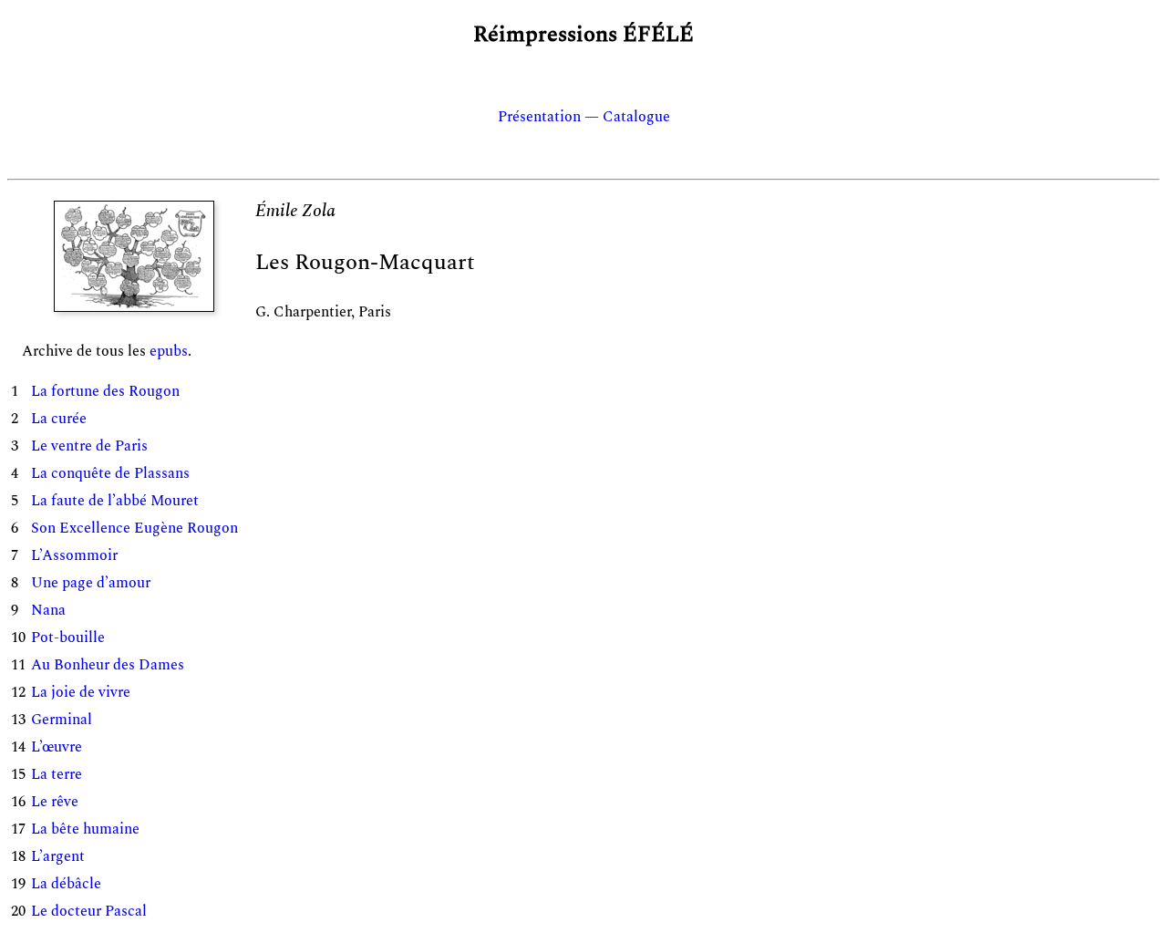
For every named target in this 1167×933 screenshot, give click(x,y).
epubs (169, 351)
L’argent (58, 856)
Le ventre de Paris (89, 446)
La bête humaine (85, 829)
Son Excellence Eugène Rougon (134, 528)
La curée (59, 419)
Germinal (61, 720)
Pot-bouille (68, 637)
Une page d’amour (90, 583)
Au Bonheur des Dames (107, 665)
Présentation (539, 117)
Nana (48, 610)
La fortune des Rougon (105, 391)
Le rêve (54, 802)
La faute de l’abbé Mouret (115, 501)
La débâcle (66, 884)
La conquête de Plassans (110, 473)
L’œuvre (56, 747)
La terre (56, 774)
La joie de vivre (80, 692)
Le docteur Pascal (89, 911)
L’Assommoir (74, 555)
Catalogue (636, 117)
